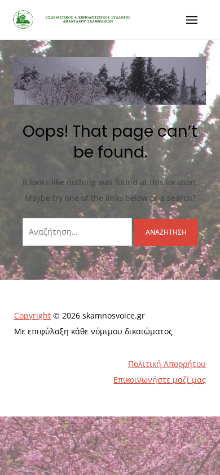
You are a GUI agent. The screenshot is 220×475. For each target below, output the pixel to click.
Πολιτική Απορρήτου (167, 364)
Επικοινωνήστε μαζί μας (159, 379)
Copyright (32, 315)
